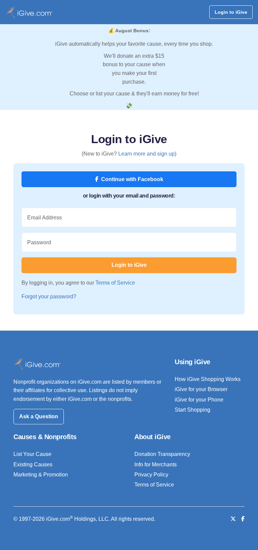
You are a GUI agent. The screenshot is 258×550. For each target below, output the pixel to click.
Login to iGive (231, 12)
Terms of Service (115, 283)
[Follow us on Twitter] (233, 519)
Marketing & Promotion (40, 474)
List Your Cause (32, 454)
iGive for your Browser (201, 389)
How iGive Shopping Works (208, 379)
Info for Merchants (155, 464)
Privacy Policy (151, 474)
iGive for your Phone (199, 400)
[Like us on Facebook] (243, 519)
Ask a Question (38, 416)
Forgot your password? (49, 296)
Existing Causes (32, 464)
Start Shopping (192, 410)
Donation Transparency (162, 454)
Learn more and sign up (146, 154)
